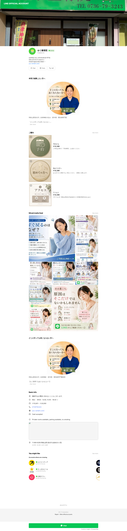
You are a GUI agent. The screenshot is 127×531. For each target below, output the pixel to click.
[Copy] (61, 443)
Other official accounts (66, 514)
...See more (32, 124)
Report (57, 514)
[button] (42, 68)
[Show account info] (51, 51)
